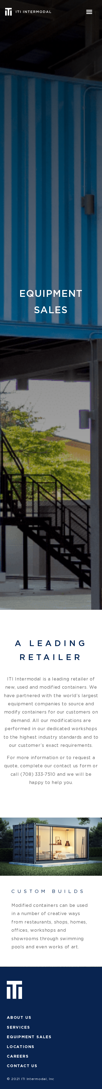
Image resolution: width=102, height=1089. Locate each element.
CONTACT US (22, 1066)
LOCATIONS (21, 1047)
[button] (89, 12)
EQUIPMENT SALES (29, 1037)
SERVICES (18, 1027)
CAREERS (18, 1056)
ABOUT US (19, 1018)
